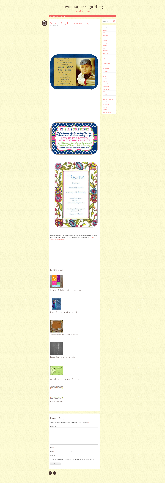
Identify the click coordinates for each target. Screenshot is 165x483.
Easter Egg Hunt (106, 63)
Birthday (105, 43)
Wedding (105, 109)
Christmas (105, 53)
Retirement (105, 96)
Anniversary (105, 30)
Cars (104, 48)
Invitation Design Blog (82, 6)
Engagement (106, 68)
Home (50, 16)
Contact (55, 16)
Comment (53, 426)
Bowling (105, 45)
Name (52, 447)
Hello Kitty (105, 79)
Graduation (105, 71)
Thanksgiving (106, 104)
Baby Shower (106, 35)
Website (52, 455)
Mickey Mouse (106, 86)
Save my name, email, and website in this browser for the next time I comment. (73, 459)
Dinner (104, 56)
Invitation (105, 81)
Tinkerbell (105, 107)
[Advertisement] (74, 40)
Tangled (105, 102)
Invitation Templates (107, 84)
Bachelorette (106, 38)
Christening (105, 50)
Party (104, 91)
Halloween (105, 76)
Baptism (105, 40)
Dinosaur (105, 58)
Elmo (104, 66)
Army (104, 32)
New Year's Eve (106, 89)
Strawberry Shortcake (108, 99)
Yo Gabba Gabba (107, 112)
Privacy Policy (62, 16)
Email (52, 451)
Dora (104, 61)
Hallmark (105, 73)
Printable (105, 94)
